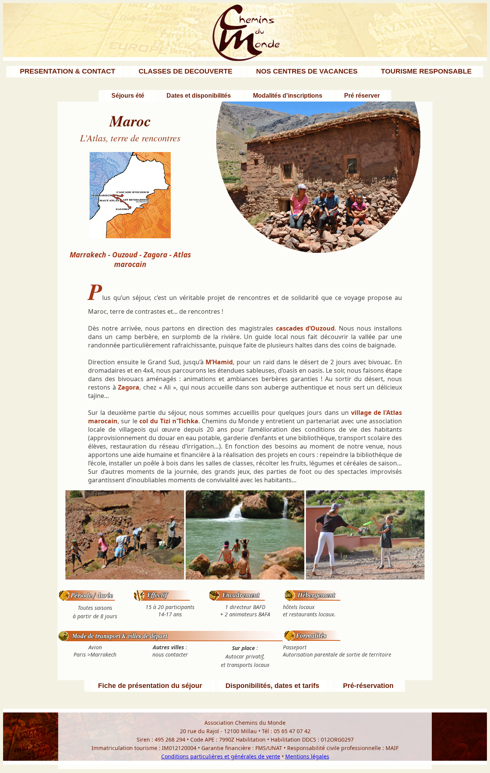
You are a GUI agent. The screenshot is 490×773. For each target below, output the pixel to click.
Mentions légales (307, 756)
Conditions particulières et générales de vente (220, 756)
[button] (66, 71)
